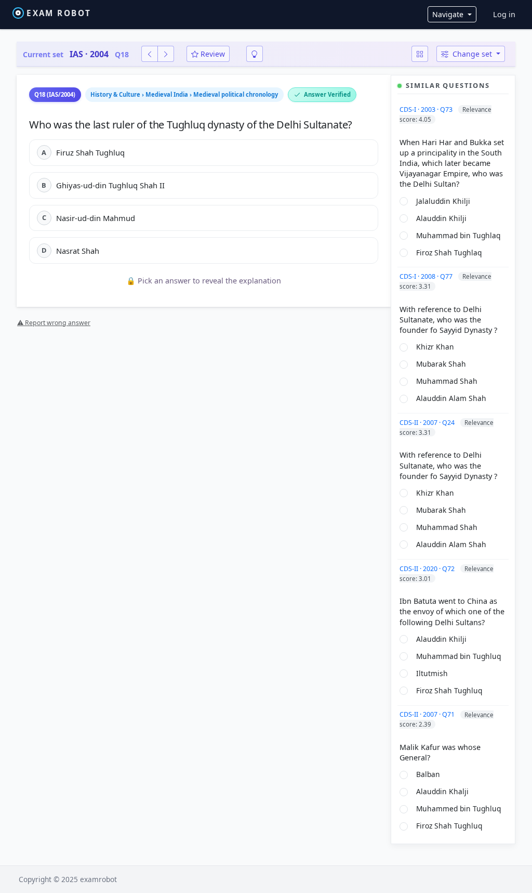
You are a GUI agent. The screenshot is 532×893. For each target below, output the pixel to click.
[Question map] (419, 54)
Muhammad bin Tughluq (458, 656)
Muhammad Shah (446, 381)
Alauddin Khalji (442, 791)
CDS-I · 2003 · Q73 (427, 109)
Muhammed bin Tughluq (458, 808)
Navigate (449, 14)
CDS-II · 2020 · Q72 (428, 568)
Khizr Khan (435, 347)
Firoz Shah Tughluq (449, 690)
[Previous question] (149, 54)
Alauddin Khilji (441, 218)
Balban (428, 774)
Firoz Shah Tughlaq (449, 252)
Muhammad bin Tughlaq (458, 235)
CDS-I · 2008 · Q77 (427, 276)
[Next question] (165, 54)
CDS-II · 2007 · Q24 (428, 422)
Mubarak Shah (441, 364)
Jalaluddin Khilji (443, 201)
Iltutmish (432, 673)
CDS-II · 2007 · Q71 (428, 714)
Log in (504, 14)
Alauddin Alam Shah (451, 398)
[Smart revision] (254, 54)
